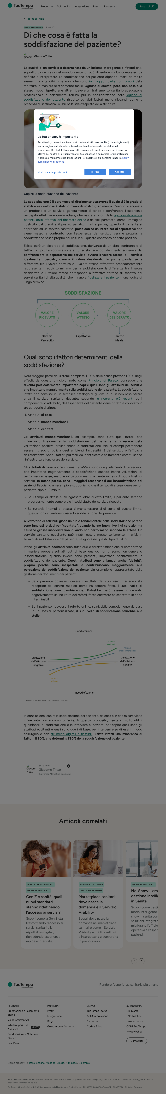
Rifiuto (95, 171)
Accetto (120, 171)
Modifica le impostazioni (52, 172)
